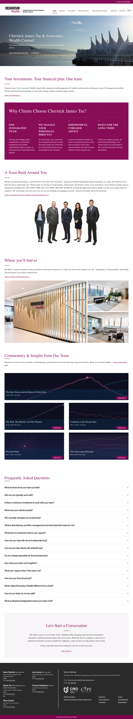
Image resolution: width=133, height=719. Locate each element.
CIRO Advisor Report (69, 697)
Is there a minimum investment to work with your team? (29, 502)
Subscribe (122, 11)
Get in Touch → (67, 651)
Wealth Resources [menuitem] (83, 11)
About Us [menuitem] (61, 11)
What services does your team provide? (22, 487)
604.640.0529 (11, 707)
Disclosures (102, 697)
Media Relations (122, 702)
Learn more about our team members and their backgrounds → (27, 195)
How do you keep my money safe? (20, 593)
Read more (121, 398)
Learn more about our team (18, 53)
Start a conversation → (13, 95)
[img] (66, 386)
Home (54, 11)
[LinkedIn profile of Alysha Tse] (4, 696)
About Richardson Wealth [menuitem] (99, 11)
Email (5, 678)
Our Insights (71, 11)
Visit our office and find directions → (17, 277)
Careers (120, 697)
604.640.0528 (40, 692)
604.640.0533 (40, 678)
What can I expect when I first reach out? (23, 570)
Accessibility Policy (123, 699)
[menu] (130, 11)
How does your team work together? (21, 563)
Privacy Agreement (104, 699)
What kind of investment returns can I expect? (25, 533)
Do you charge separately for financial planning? (26, 555)
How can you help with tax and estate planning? (26, 540)
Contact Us (113, 11)
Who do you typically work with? (19, 495)
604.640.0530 (126, 2)
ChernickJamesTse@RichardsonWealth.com (81, 680)
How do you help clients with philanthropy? (24, 548)
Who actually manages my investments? (23, 518)
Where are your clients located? (19, 510)
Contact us (35, 53)
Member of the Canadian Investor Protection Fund (77, 699)
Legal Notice (102, 702)
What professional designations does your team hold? (29, 601)
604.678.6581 (11, 694)
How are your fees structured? (18, 578)
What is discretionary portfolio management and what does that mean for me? (40, 525)
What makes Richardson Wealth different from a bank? (29, 586)
